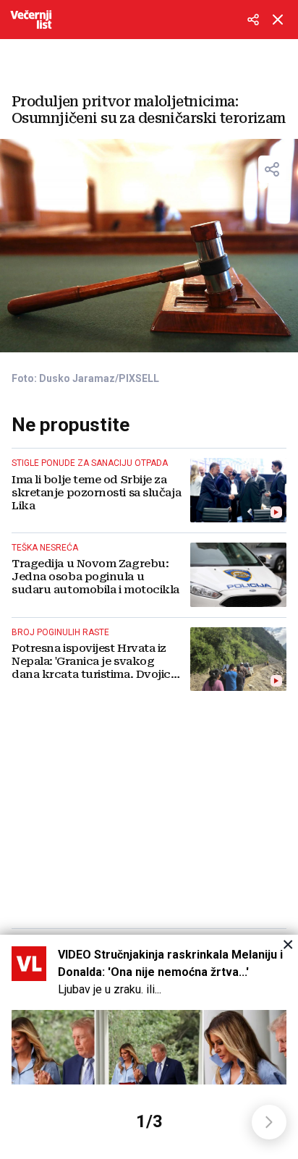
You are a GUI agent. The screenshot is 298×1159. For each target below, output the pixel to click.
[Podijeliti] (253, 19)
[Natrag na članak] (277, 19)
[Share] (272, 169)
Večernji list (31, 19)
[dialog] (149, 1047)
